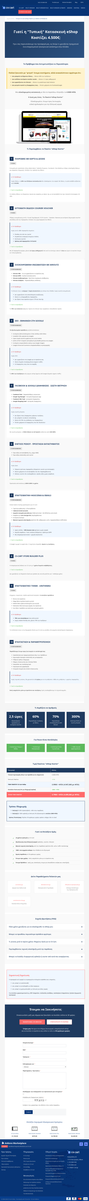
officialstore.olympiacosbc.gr (72, 884)
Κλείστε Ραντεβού (67, 2)
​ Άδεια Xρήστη (5, 1164)
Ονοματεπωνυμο (28, 1043)
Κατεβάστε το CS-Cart (29, 1170)
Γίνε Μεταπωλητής (28, 1193)
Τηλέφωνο (26, 1057)
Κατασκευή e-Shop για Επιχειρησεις (54, 1155)
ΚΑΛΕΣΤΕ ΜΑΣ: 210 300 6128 (32, 1022)
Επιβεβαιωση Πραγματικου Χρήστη (33, 1097)
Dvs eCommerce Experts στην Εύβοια (33, 1179)
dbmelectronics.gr (45, 884)
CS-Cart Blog (26, 1167)
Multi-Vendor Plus (42, 8)
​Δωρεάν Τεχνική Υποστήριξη (8, 1155)
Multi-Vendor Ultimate (57, 8)
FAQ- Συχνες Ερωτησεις (29, 1161)
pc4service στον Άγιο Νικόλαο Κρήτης (33, 1188)
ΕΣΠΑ (82, 2)
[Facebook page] (81, 1144)
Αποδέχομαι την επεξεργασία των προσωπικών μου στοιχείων (42, 1091)
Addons (69, 8)
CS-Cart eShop (15, 1133)
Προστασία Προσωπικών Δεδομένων (10, 1167)
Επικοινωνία (26, 1158)
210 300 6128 (43, 2)
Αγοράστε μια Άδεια (25, 12)
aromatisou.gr (19, 884)
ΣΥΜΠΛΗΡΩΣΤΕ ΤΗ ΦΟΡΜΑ (59, 1022)
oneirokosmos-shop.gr (19, 900)
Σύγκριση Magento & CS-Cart (52, 1176)
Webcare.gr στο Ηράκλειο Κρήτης (32, 1182)
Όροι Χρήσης (4, 1158)
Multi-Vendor (30, 8)
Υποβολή (28, 1112)
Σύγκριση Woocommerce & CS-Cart (54, 1179)
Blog (76, 2)
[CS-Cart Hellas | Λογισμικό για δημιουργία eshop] (8, 8)
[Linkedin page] (86, 1144)
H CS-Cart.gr (26, 1155)
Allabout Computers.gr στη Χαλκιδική (33, 1191)
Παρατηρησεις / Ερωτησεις (31, 1071)
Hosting (76, 8)
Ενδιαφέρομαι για (28, 1064)
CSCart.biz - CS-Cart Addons (32, 1199)
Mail (24, 1050)
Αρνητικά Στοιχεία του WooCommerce (55, 1173)
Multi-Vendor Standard (35, 1133)
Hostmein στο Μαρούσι (29, 1185)
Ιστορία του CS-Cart (28, 1164)
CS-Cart (21, 8)
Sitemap (3, 1170)
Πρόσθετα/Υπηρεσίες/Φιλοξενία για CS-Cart (16, 1146)
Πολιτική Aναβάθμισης (7, 1161)
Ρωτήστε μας (55, 2)
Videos (83, 8)
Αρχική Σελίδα (10, 18)
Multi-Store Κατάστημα (51, 1158)
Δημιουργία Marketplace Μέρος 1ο (54, 1166)
